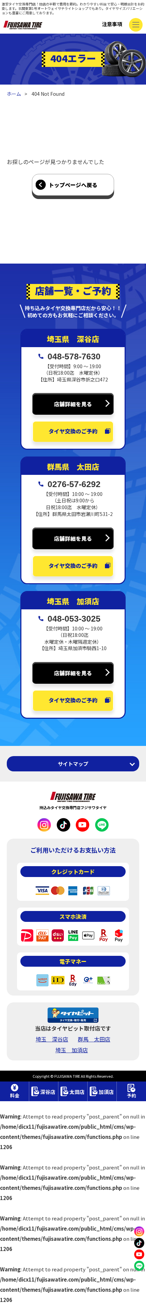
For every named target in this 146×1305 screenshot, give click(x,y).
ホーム (14, 93)
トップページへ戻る (73, 185)
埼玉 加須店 (71, 1050)
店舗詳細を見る (73, 404)
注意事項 (112, 24)
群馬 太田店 (94, 1039)
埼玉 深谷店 (52, 1039)
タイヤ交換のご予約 (73, 431)
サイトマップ (73, 763)
